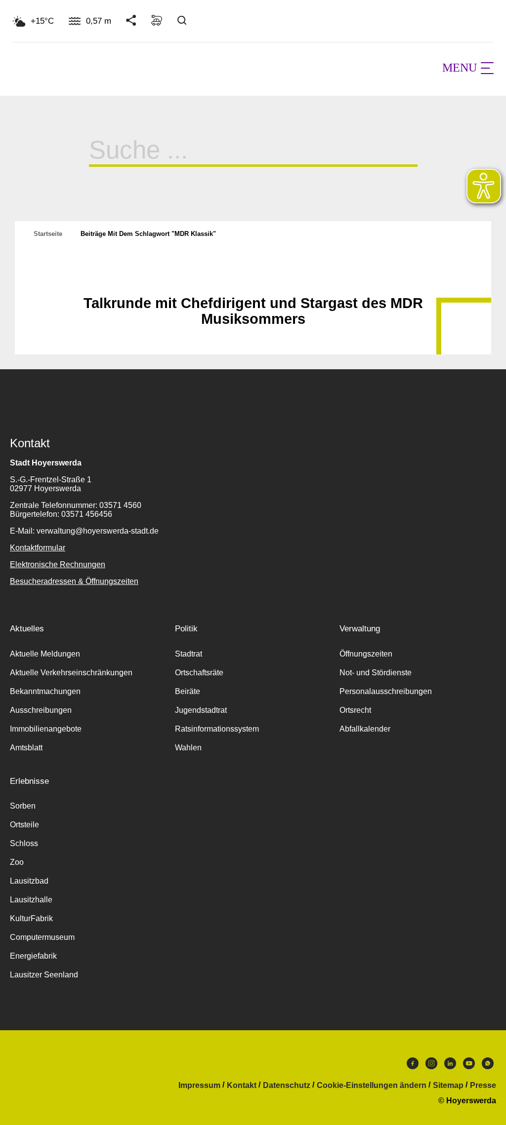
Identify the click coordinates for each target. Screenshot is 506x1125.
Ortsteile (24, 824)
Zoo (17, 862)
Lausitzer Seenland (44, 974)
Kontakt (241, 1085)
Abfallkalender (364, 729)
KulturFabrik (31, 918)
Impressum (199, 1085)
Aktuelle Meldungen (45, 654)
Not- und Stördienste (375, 672)
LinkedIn (450, 1065)
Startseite (48, 233)
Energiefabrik (33, 956)
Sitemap (448, 1085)
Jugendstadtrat (201, 710)
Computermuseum (42, 937)
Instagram (431, 1065)
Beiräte (187, 691)
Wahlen (188, 747)
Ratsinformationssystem (217, 729)
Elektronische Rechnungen (57, 564)
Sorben (23, 806)
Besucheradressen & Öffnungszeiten (74, 581)
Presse (483, 1085)
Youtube (469, 1065)
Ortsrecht (355, 710)
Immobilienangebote (46, 729)
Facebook (412, 1065)
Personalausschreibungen (385, 691)
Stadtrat (188, 654)
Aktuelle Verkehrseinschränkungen (71, 672)
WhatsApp (487, 1065)
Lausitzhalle (31, 899)
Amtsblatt (26, 747)
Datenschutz (286, 1085)
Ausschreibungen (41, 710)
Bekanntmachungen (45, 691)
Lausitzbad (29, 881)
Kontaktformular (37, 547)
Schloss (24, 843)
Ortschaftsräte (199, 672)
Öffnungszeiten (365, 654)
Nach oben (253, 279)
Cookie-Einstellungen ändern (371, 1085)
